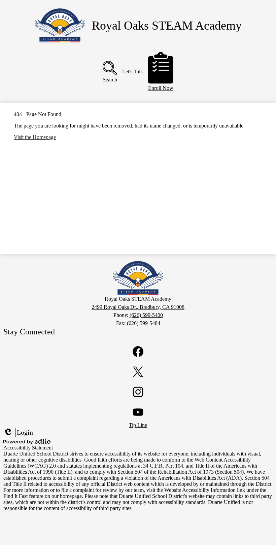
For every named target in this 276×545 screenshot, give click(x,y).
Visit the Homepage (35, 137)
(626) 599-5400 (146, 315)
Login (18, 433)
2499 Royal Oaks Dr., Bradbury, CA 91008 (138, 307)
